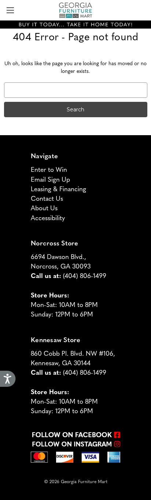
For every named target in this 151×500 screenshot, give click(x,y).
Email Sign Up (50, 179)
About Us (44, 207)
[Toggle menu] (10, 10)
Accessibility (48, 217)
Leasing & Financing (58, 188)
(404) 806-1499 (84, 275)
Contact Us (47, 198)
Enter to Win (49, 169)
